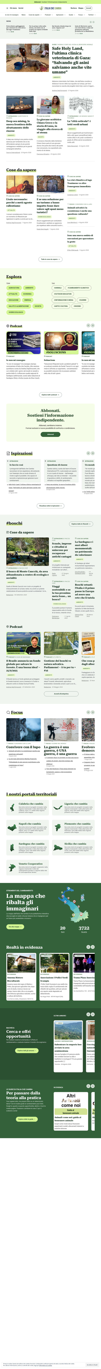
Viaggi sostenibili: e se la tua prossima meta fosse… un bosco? (61, 593)
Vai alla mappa (14, 927)
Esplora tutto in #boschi (80, 524)
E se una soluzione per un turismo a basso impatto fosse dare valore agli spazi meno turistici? (50, 206)
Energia (27, 300)
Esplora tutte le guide (25, 1119)
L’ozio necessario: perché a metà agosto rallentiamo (19, 202)
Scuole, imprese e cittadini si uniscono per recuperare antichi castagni (61, 550)
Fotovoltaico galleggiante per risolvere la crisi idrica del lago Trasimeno (15, 27)
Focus (10, 743)
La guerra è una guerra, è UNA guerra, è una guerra (60, 750)
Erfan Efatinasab (72, 250)
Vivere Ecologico (44, 217)
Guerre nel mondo (59, 743)
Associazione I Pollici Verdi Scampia (54, 979)
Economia (27, 294)
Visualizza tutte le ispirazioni (49, 506)
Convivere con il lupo (22, 743)
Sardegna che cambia (31, 843)
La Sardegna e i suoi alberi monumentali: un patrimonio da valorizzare (84, 548)
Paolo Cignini (54, 574)
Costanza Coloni (72, 195)
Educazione (13, 300)
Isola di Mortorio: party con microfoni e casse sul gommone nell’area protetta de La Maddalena (84, 28)
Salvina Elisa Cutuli (79, 615)
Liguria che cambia (76, 803)
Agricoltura (14, 288)
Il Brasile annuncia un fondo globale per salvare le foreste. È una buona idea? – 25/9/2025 (23, 665)
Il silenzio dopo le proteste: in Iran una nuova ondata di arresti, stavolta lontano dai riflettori (62, 761)
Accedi (88, 8)
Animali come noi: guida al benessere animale (68, 1119)
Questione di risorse (57, 465)
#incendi (77, 306)
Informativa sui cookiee (45, 1365)
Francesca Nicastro (43, 154)
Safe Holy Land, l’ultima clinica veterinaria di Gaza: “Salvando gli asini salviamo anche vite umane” (72, 60)
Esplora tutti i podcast (49, 395)
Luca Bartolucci (72, 222)
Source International (13, 152)
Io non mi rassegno (15, 360)
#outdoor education (62, 294)
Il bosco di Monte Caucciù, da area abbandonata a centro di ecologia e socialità (27, 574)
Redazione (9, 595)
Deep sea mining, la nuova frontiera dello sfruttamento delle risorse (19, 126)
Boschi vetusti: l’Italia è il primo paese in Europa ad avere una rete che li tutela (85, 591)
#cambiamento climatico (78, 288)
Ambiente (56, 77)
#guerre (82, 300)
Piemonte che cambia (77, 823)
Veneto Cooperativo (31, 863)
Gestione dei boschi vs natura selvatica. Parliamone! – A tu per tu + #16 (60, 665)
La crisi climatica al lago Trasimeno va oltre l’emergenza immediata (79, 183)
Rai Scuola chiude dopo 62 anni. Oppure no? (61, 27)
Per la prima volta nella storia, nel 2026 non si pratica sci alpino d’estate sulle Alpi (38, 28)
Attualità (11, 210)
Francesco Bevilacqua (55, 617)
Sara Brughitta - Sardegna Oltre (80, 572)
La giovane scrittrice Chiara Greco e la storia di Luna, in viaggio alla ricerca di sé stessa (50, 126)
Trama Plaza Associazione (86, 977)
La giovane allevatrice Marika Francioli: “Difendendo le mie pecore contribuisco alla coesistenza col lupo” (24, 762)
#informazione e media (63, 300)
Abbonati (50, 434)
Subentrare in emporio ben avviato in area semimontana (68, 1047)
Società (41, 137)
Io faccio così (16, 465)
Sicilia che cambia (75, 843)
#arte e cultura (61, 306)
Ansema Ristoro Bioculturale (15, 979)
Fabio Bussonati (72, 146)
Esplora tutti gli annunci (26, 1051)
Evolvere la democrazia (91, 748)
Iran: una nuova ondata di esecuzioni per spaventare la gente (80, 238)
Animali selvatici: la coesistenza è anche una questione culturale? (79, 211)
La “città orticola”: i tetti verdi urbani (79, 123)
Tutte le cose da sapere (49, 259)
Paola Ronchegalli (43, 229)
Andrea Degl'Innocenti (59, 90)
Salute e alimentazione (19, 306)
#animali (58, 288)
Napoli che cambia (30, 823)
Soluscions (49, 360)
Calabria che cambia (31, 803)
